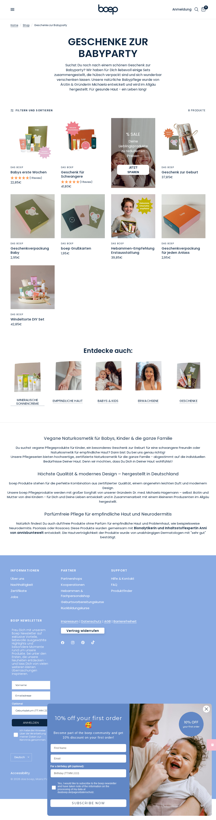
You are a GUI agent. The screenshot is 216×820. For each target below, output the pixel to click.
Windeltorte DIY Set (27, 319)
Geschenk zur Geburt (180, 172)
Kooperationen (73, 584)
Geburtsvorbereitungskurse (82, 602)
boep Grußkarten (76, 248)
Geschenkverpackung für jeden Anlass (181, 250)
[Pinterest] (85, 642)
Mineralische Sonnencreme (27, 401)
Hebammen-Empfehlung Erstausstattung (132, 250)
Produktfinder (121, 591)
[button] (33, 178)
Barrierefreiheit (125, 621)
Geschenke (188, 401)
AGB (107, 621)
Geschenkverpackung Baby (30, 250)
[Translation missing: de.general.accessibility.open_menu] (12, 9)
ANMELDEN (31, 722)
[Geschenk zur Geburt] (184, 140)
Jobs (14, 597)
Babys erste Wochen (29, 172)
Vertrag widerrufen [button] (82, 631)
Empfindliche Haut (68, 401)
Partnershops (71, 578)
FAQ (114, 584)
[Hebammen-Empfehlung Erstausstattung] (133, 216)
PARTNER (68, 570)
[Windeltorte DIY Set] (33, 287)
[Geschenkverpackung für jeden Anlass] (184, 216)
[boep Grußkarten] (83, 216)
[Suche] (196, 9)
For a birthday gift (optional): (67, 766)
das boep (17, 167)
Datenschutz (91, 621)
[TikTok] (96, 642)
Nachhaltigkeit (22, 584)
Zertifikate (19, 591)
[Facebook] (65, 642)
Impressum (69, 621)
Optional (17, 703)
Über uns (17, 578)
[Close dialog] (206, 709)
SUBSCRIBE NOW (88, 803)
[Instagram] (75, 642)
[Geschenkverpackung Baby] (33, 216)
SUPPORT (119, 570)
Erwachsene (148, 401)
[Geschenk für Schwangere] (83, 140)
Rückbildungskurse (75, 608)
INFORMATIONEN (25, 570)
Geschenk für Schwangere (72, 174)
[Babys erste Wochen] (33, 140)
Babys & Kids (108, 401)
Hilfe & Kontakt (122, 578)
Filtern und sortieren (34, 110)
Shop (26, 25)
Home (14, 25)
